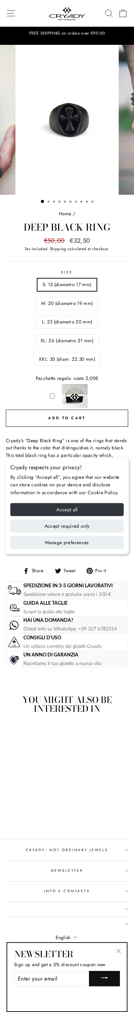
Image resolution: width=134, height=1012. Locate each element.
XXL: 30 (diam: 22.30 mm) (67, 359)
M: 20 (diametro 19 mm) (67, 303)
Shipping (58, 249)
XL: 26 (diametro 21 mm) (67, 340)
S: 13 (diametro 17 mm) (67, 284)
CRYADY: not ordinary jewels (67, 850)
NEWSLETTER (67, 870)
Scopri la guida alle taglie (49, 611)
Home (65, 213)
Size (66, 272)
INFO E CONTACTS (67, 891)
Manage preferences (67, 542)
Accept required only (67, 526)
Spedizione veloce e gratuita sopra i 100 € (67, 594)
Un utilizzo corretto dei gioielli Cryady (62, 646)
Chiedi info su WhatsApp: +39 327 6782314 (70, 628)
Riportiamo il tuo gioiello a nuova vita (62, 663)
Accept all (67, 509)
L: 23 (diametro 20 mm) (67, 321)
